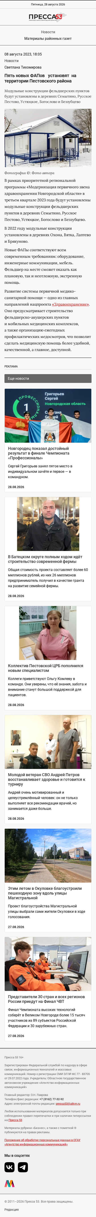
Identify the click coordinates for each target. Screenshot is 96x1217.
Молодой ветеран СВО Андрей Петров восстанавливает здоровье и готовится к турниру (46, 779)
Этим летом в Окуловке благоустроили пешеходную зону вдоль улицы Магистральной (45, 893)
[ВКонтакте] (9, 1167)
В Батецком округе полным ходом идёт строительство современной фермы (45, 559)
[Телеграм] (23, 1167)
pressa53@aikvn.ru (68, 1103)
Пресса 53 (15, 1120)
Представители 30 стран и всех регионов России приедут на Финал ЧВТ (46, 999)
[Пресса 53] (48, 17)
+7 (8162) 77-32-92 (52, 1099)
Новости (48, 32)
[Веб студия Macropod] (48, 1183)
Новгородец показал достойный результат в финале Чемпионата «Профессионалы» (38, 453)
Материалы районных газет (48, 38)
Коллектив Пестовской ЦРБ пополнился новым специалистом (45, 668)
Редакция (11, 1209)
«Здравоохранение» (70, 304)
